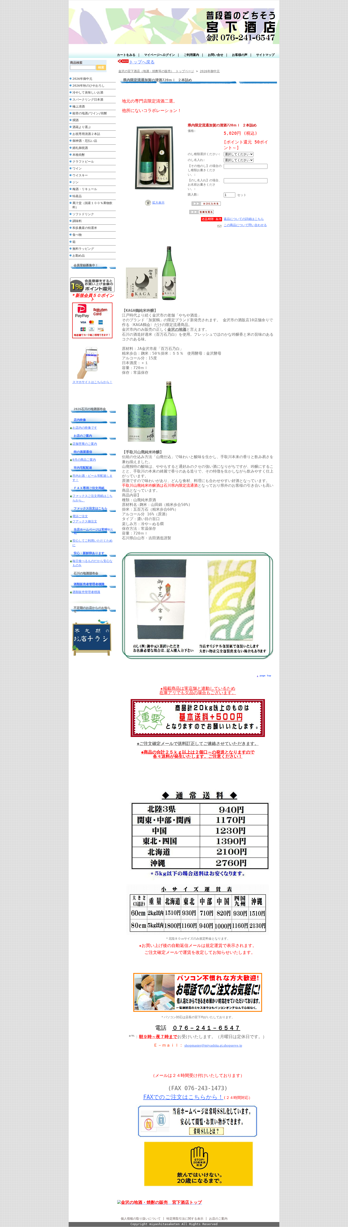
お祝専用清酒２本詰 (86, 134)
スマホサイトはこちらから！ (92, 382)
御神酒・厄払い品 (84, 141)
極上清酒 (78, 106)
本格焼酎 (78, 154)
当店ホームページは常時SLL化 (93, 531)
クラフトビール (84, 161)
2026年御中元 (82, 78)
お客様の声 (239, 55)
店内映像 (80, 420)
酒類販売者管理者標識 (89, 584)
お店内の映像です (84, 427)
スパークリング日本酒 (87, 99)
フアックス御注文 (84, 521)
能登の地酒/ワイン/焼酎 (89, 113)
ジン (75, 182)
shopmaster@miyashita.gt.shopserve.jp (213, 1045)
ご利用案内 (191, 55)
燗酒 (75, 120)
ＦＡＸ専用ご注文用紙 (89, 488)
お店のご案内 (83, 435)
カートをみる (126, 55)
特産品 (77, 196)
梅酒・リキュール (84, 189)
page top (265, 675)
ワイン (77, 168)
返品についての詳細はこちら (244, 219)
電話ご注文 (80, 516)
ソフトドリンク (83, 214)
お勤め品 (78, 255)
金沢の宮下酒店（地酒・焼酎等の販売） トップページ (156, 71)
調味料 (77, 221)
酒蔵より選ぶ (81, 127)
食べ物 (77, 234)
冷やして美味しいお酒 (87, 92)
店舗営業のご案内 (84, 444)
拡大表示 (158, 202)
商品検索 (76, 62)
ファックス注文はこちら (90, 508)
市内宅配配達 (83, 467)
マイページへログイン (159, 55)
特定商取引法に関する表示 (184, 1218)
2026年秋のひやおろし (88, 85)
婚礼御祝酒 (80, 148)
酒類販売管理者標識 (86, 592)
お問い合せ (215, 55)
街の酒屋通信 (83, 452)
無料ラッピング (83, 248)
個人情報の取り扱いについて (141, 1218)
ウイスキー (80, 175)
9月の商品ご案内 (84, 459)
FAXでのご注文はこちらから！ (183, 1097)
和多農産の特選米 (84, 228)
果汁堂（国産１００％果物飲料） (92, 205)
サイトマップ (265, 55)
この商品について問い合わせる (245, 225)
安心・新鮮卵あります (89, 553)
